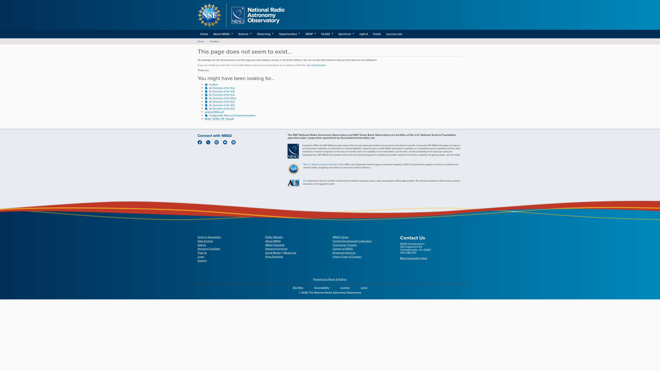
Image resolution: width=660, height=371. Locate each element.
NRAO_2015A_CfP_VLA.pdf (219, 119)
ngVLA (363, 34)
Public (377, 34)
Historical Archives (276, 249)
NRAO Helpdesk (275, 245)
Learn (201, 256)
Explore (202, 260)
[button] (233, 34)
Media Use (290, 253)
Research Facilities (209, 249)
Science (243, 34)
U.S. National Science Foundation (323, 164)
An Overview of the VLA (222, 88)
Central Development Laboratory (352, 241)
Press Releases (274, 256)
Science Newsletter (209, 237)
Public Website (274, 237)
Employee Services (344, 253)
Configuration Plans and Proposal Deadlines (232, 115)
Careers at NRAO (343, 249)
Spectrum (344, 34)
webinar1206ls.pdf (214, 112)
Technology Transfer (345, 245)
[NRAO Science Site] (241, 15)
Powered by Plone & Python (330, 279)
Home (204, 34)
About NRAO (221, 34)
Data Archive (205, 241)
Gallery (202, 245)
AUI (304, 180)
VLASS (325, 34)
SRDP (309, 34)
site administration (316, 65)
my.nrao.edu (394, 34)
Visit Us (202, 253)
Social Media (272, 253)
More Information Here (413, 258)
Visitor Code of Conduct (347, 256)
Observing (264, 34)
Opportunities (288, 34)
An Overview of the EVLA (222, 98)
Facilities (213, 84)
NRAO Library (341, 237)
